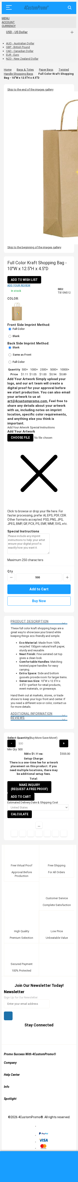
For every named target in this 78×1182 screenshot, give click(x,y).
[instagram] (51, 1035)
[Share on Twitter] (22, 833)
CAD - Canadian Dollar (19, 51)
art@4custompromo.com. (27, 401)
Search (69, 8)
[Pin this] (39, 833)
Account (8, 22)
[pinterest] (35, 1035)
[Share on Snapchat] (55, 833)
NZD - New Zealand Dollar (22, 58)
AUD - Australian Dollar (20, 43)
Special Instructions (42, 427)
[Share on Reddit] (63, 833)
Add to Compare (39, 825)
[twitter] (26, 1035)
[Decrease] (11, 577)
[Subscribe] (8, 1016)
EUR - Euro (12, 54)
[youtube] (43, 1035)
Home (7, 69)
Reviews (18, 718)
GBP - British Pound (18, 47)
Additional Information (31, 713)
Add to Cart (21, 796)
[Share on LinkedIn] (31, 833)
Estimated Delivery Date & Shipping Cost (32, 802)
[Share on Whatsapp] (47, 833)
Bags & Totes (25, 69)
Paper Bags (46, 69)
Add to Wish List (24, 280)
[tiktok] (59, 1035)
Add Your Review (18, 285)
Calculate (19, 814)
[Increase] (67, 577)
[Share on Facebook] (14, 833)
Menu (6, 18)
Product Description (30, 621)
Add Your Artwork (18, 427)
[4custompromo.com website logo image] (36, 8)
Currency (9, 26)
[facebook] (18, 1035)
